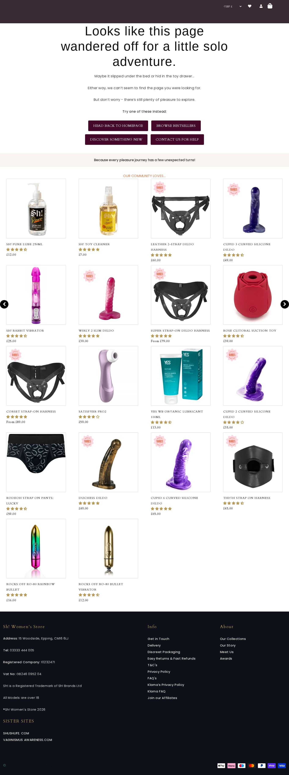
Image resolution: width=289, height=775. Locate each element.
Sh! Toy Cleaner (94, 244)
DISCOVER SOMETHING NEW (116, 139)
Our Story (228, 645)
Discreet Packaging (164, 652)
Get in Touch (158, 639)
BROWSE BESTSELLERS (176, 125)
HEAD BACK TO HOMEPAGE (118, 125)
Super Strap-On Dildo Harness (180, 331)
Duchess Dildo (93, 498)
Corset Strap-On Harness (31, 412)
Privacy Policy (159, 671)
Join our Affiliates (162, 698)
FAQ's (152, 678)
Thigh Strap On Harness (246, 498)
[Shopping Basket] (270, 6)
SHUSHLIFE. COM (16, 733)
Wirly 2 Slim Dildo (96, 331)
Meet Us (227, 652)
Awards (226, 658)
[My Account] (261, 6)
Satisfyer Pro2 (92, 412)
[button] (17, 249)
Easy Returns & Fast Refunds (171, 658)
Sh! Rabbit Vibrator (25, 331)
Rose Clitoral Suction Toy (249, 331)
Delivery (154, 645)
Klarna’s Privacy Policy (166, 684)
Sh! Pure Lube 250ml (24, 244)
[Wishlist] (249, 6)
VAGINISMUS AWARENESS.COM (27, 740)
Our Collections (233, 639)
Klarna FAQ (157, 691)
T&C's (152, 665)
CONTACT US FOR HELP (177, 139)
